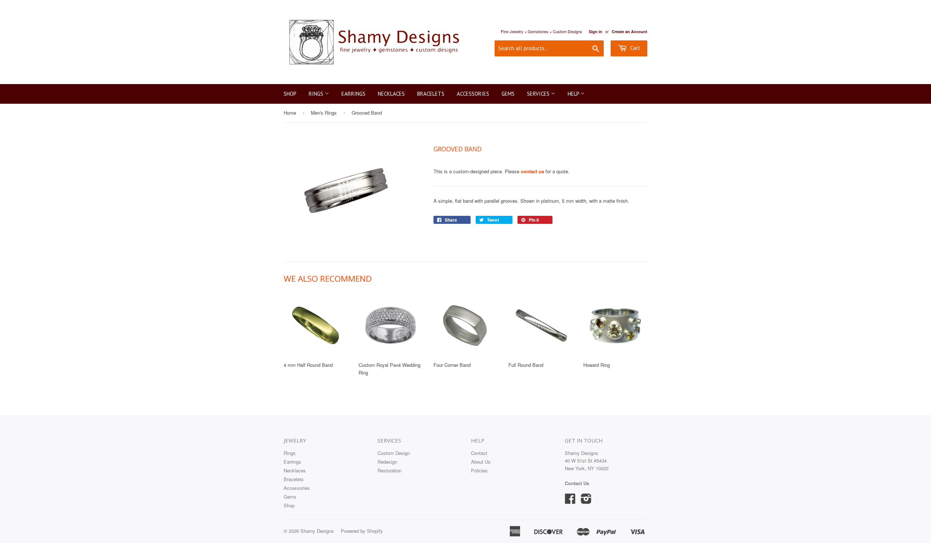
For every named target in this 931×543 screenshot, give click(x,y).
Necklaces (391, 93)
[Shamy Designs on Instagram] (586, 501)
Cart (634, 47)
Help (574, 93)
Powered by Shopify (362, 530)
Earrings (353, 93)
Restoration (389, 470)
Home (290, 112)
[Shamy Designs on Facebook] (570, 501)
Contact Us (577, 483)
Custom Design (393, 452)
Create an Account (629, 31)
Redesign (387, 461)
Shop (290, 93)
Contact (479, 452)
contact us (532, 171)
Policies (479, 470)
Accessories (473, 93)
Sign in (595, 31)
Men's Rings (324, 112)
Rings (317, 93)
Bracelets (430, 93)
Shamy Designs (317, 530)
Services (539, 93)
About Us (481, 461)
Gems (508, 93)
